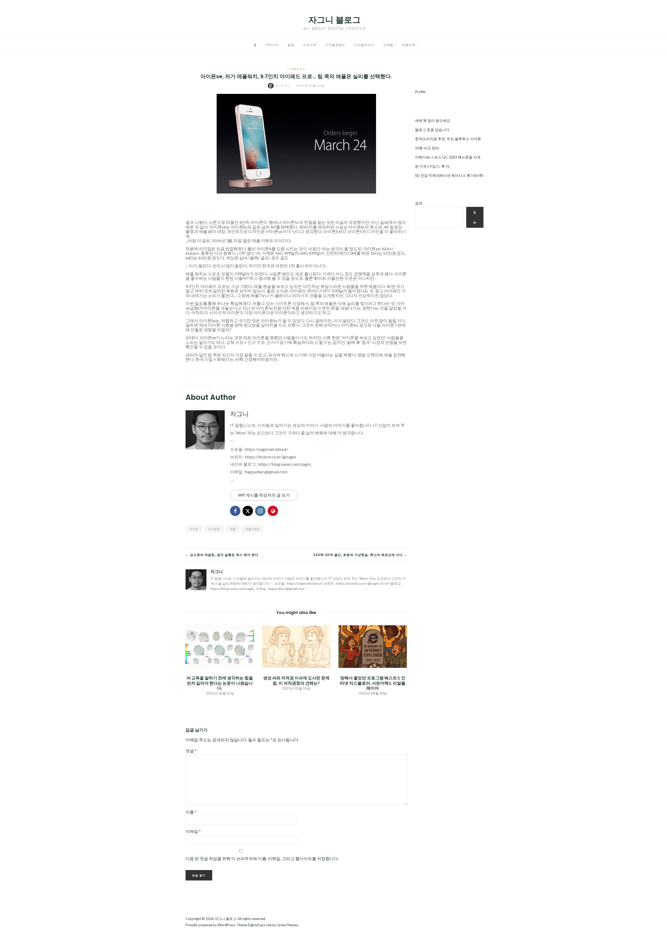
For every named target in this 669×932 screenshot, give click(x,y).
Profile (272, 45)
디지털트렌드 (335, 45)
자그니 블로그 (334, 20)
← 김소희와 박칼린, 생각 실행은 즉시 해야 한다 (222, 555)
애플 (232, 529)
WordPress (226, 925)
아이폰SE (214, 529)
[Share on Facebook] (190, 206)
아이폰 (193, 529)
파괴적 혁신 (279, 354)
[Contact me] (228, 370)
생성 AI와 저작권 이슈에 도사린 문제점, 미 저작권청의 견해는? (296, 680)
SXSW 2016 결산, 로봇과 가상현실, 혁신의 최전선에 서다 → (360, 555)
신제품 (388, 45)
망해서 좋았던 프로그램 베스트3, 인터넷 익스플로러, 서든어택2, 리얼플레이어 (372, 682)
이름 (191, 811)
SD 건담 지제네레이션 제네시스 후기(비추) (449, 175)
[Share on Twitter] (199, 206)
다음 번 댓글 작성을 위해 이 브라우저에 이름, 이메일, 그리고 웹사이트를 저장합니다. (262, 858)
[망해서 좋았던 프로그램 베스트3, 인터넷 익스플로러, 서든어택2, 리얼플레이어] (372, 646)
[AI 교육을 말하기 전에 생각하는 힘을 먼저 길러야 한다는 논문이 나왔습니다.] (220, 646)
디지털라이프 (364, 45)
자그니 (283, 85)
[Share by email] (209, 206)
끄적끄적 (309, 45)
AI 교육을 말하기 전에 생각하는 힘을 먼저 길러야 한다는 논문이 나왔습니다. (220, 682)
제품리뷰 (409, 45)
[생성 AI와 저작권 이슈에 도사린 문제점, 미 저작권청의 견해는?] (296, 646)
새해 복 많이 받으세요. (433, 120)
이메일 (193, 831)
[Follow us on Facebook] (190, 370)
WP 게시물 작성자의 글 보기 (264, 494)
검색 (418, 203)
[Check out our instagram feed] (219, 370)
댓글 (191, 750)
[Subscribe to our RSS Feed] (209, 370)
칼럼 (290, 45)
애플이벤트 (252, 529)
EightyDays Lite (260, 925)
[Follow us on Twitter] (199, 370)
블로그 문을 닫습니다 (432, 129)
